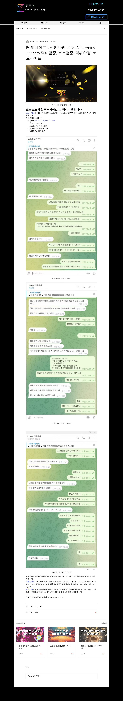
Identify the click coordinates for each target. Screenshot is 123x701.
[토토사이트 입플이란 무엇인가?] (93, 634)
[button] (104, 28)
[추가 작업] (96, 42)
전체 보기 (104, 623)
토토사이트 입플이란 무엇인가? (92, 647)
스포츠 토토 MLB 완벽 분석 (60, 646)
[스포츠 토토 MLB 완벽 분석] (61, 634)
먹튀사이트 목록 (32, 28)
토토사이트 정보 (45, 28)
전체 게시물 (19, 28)
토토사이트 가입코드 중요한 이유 (29, 647)
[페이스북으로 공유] (27, 606)
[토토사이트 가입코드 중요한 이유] (30, 634)
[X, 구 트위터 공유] (31, 606)
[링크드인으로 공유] (36, 606)
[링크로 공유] (41, 606)
